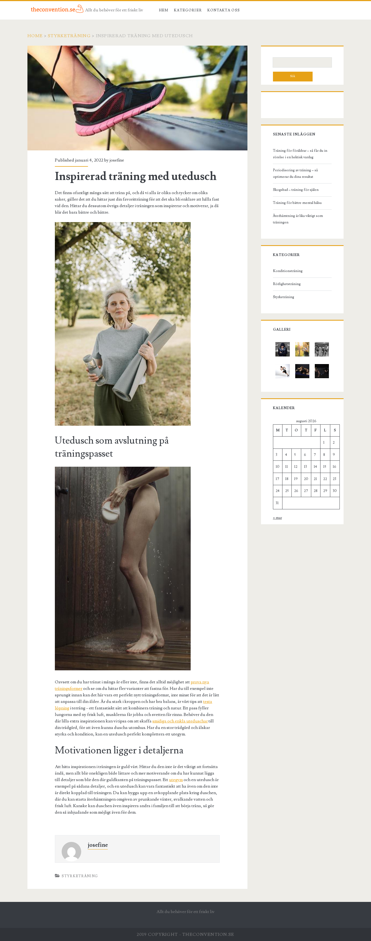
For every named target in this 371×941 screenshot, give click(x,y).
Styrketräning (69, 36)
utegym (176, 779)
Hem (164, 10)
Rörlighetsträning (287, 284)
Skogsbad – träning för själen (296, 190)
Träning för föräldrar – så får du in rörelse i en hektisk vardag (300, 154)
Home (35, 36)
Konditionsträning (288, 271)
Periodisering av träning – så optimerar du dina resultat (295, 173)
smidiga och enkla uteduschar (180, 721)
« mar (277, 518)
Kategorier (188, 10)
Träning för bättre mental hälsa (297, 203)
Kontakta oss (223, 10)
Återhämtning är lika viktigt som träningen (298, 219)
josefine (116, 160)
